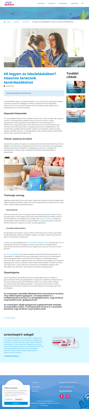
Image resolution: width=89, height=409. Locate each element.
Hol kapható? (62, 3)
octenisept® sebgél (12, 254)
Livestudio (42, 403)
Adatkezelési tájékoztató (68, 382)
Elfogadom (16, 403)
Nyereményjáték (65, 391)
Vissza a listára (10, 318)
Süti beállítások (44, 405)
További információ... (11, 356)
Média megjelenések (66, 387)
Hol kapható (36, 387)
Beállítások (8, 399)
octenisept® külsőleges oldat (37, 242)
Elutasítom (19, 399)
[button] (83, 3)
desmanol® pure (47, 219)
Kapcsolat (74, 3)
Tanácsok (51, 3)
